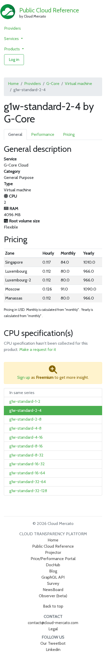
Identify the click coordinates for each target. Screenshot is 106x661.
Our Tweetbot (53, 643)
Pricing (69, 134)
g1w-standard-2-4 (25, 410)
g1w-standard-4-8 (25, 428)
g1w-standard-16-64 (27, 472)
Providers (12, 28)
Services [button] (12, 38)
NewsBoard (53, 589)
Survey (53, 583)
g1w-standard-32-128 (28, 490)
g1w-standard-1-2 (24, 401)
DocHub (53, 564)
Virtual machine (78, 83)
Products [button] (12, 48)
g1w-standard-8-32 (26, 455)
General (15, 134)
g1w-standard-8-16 (26, 446)
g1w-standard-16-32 (27, 463)
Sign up (23, 377)
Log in (14, 59)
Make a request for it (37, 349)
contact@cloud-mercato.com (53, 622)
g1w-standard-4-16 (26, 437)
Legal (53, 628)
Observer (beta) (53, 595)
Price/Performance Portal (53, 558)
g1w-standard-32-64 (27, 481)
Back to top (53, 606)
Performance (42, 134)
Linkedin (53, 649)
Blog (53, 571)
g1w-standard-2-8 (25, 419)
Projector (53, 552)
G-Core (52, 83)
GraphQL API (53, 577)
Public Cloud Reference (49, 10)
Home (13, 83)
